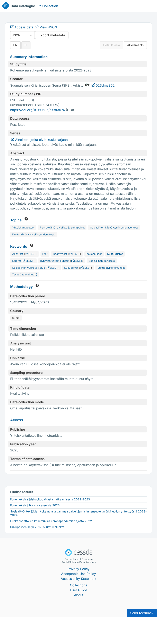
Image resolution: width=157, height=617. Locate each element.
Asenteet (17, 253)
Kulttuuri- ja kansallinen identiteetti (33, 234)
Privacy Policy (79, 569)
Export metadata (52, 35)
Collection (50, 6)
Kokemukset (94, 253)
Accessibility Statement (78, 579)
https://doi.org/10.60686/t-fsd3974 (37, 110)
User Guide (78, 590)
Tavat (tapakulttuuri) (24, 274)
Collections (78, 585)
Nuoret (16, 260)
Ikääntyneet (60, 253)
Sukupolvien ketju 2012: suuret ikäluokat (37, 527)
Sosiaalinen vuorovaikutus (28, 267)
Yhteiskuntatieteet (23, 227)
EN (15, 45)
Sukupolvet (71, 267)
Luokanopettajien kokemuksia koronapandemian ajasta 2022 (51, 521)
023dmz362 (105, 85)
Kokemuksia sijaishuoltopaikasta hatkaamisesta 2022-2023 (50, 499)
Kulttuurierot (115, 253)
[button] (151, 6)
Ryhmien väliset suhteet (54, 260)
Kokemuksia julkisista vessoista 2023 (35, 505)
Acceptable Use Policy (78, 574)
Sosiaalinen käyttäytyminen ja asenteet (114, 227)
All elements (135, 45)
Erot (44, 253)
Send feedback (142, 613)
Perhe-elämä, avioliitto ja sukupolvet (62, 227)
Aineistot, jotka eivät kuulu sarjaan (41, 140)
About (78, 595)
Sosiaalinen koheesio (102, 260)
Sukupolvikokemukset (111, 267)
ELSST (32, 253)
